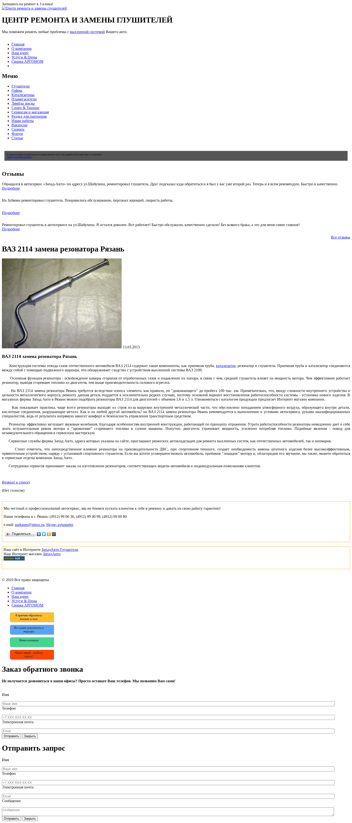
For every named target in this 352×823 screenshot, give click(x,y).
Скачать (17, 129)
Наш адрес (20, 53)
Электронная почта (18, 722)
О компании (21, 49)
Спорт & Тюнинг (25, 108)
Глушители (20, 86)
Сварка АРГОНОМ (27, 61)
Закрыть (30, 736)
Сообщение (11, 801)
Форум (17, 134)
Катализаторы (22, 95)
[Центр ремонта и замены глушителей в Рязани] (34, 8)
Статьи (17, 138)
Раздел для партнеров (29, 116)
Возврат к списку (16, 482)
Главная (17, 44)
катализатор (226, 366)
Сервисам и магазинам (30, 112)
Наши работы (22, 121)
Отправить (11, 736)
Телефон (9, 708)
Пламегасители (24, 99)
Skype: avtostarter (59, 525)
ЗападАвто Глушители (59, 550)
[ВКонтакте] (38, 534)
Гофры (16, 90)
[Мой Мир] (54, 534)
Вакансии (19, 125)
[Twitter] (43, 534)
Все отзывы (340, 237)
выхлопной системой (87, 32)
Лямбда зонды (23, 103)
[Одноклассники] (48, 534)
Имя (5, 695)
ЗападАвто (52, 554)
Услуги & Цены (24, 57)
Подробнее (11, 188)
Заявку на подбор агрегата (19, 157)
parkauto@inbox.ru (29, 525)
